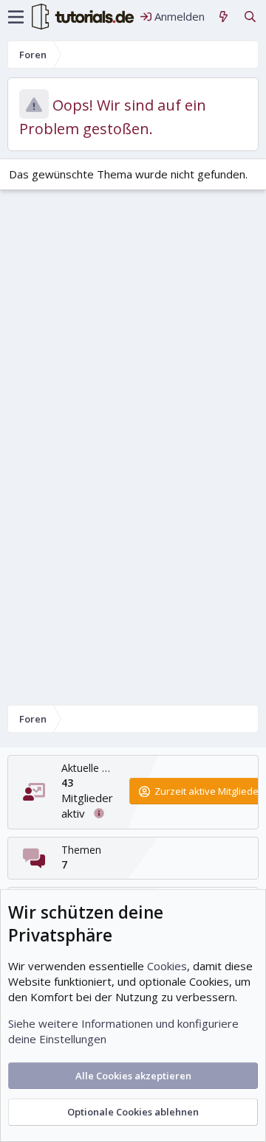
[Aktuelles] (223, 16)
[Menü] (16, 17)
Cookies (167, 965)
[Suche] (250, 16)
